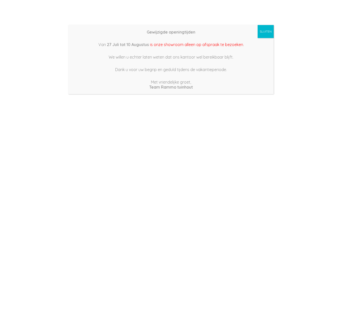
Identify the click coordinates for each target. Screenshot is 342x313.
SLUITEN (266, 31)
